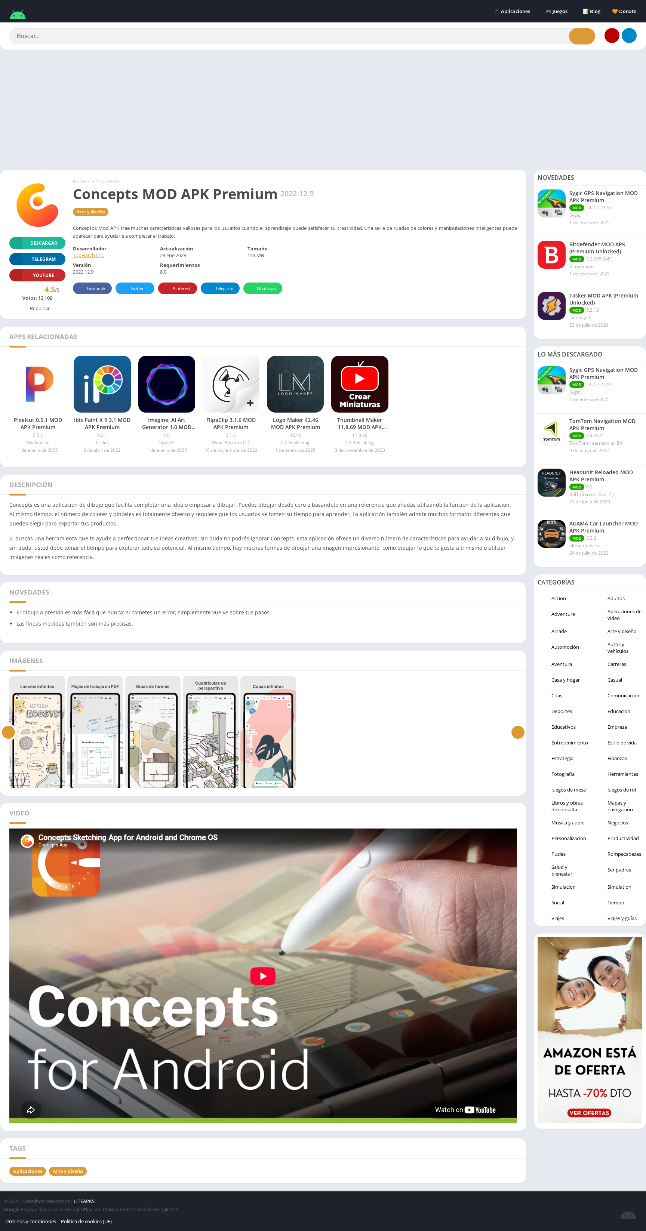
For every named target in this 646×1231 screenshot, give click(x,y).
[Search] (582, 36)
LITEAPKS (84, 1201)
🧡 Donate (624, 11)
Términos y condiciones (30, 1221)
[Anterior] (8, 732)
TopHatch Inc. (88, 255)
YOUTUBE (43, 275)
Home (80, 181)
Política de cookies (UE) (86, 1221)
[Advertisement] (323, 110)
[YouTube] (612, 35)
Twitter (137, 288)
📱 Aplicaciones (512, 11)
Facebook (96, 288)
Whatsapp (266, 288)
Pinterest (181, 288)
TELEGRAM (44, 259)
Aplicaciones (27, 1171)
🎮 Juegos (556, 11)
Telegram (224, 288)
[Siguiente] (518, 732)
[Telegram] (629, 35)
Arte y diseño (106, 181)
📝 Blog (591, 11)
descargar (43, 243)
